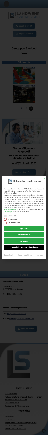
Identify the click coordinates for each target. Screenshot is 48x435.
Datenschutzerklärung (11, 209)
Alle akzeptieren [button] (24, 235)
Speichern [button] (24, 228)
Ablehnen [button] (24, 241)
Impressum (40, 255)
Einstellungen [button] (8, 211)
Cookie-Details (8, 255)
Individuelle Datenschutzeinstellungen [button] (24, 247)
